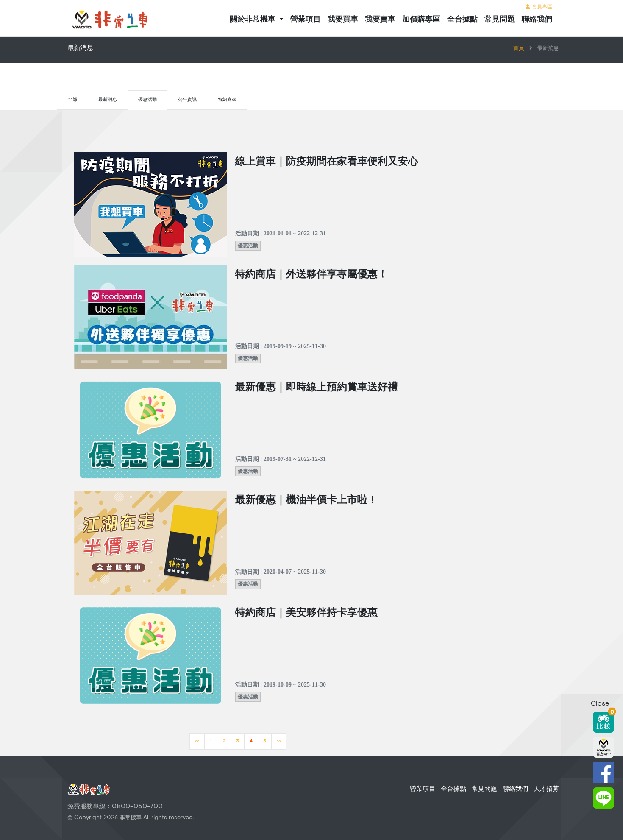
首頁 (518, 48)
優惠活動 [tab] (147, 100)
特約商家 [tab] (227, 100)
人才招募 (546, 789)
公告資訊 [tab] (187, 100)
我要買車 (343, 19)
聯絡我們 (537, 19)
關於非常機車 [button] (254, 19)
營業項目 (305, 19)
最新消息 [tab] (107, 100)
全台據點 (462, 19)
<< (197, 741)
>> (279, 741)
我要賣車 (380, 19)
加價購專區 (421, 19)
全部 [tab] (72, 100)
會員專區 (541, 7)
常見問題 (499, 19)
